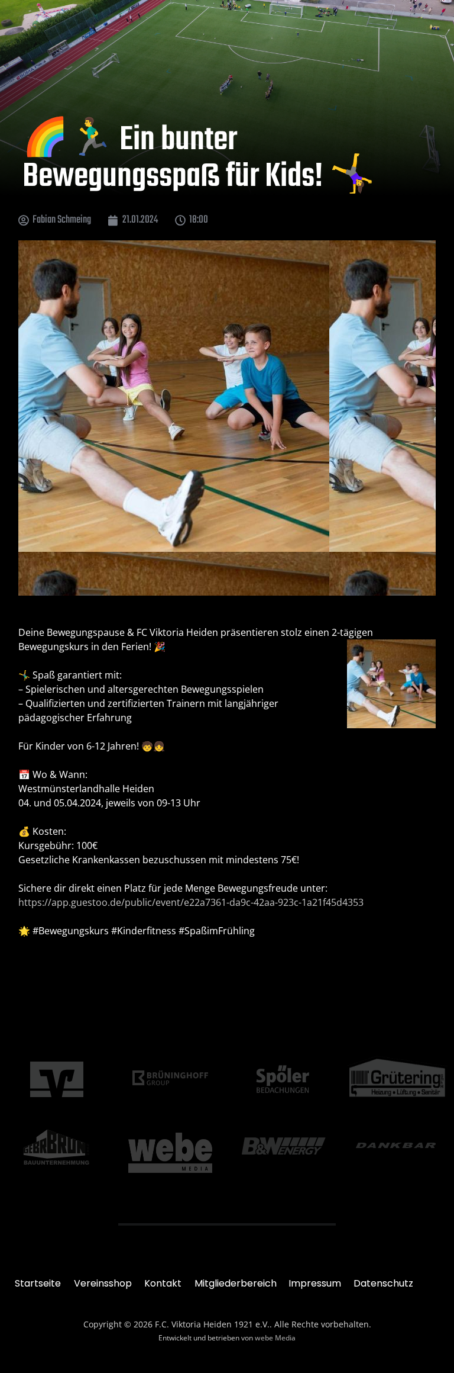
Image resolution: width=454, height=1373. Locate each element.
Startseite (38, 1283)
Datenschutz (383, 1283)
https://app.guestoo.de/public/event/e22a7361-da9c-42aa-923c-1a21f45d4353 (191, 902)
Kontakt (162, 1283)
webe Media (275, 1338)
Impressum (314, 1283)
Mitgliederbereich (235, 1283)
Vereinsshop (103, 1283)
